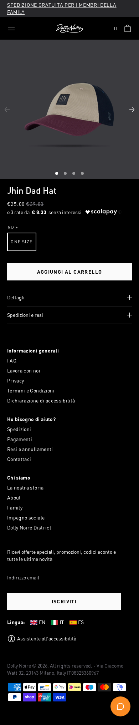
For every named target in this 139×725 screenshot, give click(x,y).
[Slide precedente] (7, 109)
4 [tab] (83, 174)
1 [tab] (57, 174)
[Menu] (11, 28)
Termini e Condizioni (31, 390)
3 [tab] (74, 174)
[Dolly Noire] (69, 28)
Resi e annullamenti (30, 449)
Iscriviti (64, 601)
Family (14, 508)
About (14, 498)
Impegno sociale (26, 517)
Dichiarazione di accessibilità (41, 400)
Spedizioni (19, 429)
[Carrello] (127, 28)
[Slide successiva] (132, 109)
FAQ (11, 361)
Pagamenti (19, 439)
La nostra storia (25, 488)
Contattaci (19, 459)
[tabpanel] (69, 109)
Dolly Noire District (29, 527)
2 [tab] (66, 174)
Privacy (15, 380)
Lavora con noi (23, 370)
